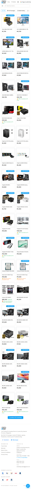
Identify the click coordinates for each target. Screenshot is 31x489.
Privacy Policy (4, 454)
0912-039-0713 (20, 461)
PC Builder (13, 1)
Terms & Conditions (5, 452)
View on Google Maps (22, 457)
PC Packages (12, 10)
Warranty (3, 448)
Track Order (4, 446)
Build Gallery (22, 10)
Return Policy (4, 450)
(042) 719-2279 (20, 462)
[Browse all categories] (2, 6)
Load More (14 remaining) (15, 417)
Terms (24, 485)
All (4, 10)
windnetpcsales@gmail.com (23, 466)
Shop (9, 1)
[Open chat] (28, 486)
